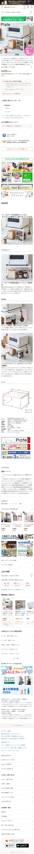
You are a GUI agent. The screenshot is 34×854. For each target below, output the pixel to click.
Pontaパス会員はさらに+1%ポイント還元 (14, 89)
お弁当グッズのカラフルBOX (18, 709)
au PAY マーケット (5, 699)
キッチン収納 (4, 700)
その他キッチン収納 (14, 700)
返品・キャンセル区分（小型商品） (16, 430)
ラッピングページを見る (13, 432)
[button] (32, 67)
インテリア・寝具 (16, 699)
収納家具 (24, 699)
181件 (21, 580)
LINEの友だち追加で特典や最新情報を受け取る (17, 159)
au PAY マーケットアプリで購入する (17, 149)
